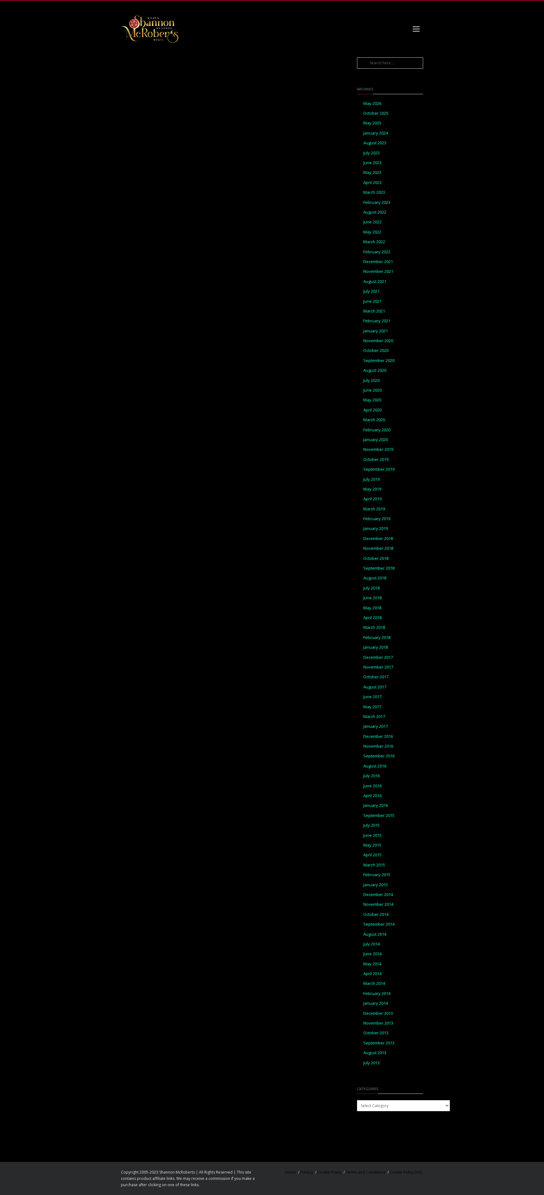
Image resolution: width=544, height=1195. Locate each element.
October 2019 (375, 459)
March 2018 (374, 627)
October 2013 (375, 1033)
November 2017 (378, 667)
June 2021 (372, 301)
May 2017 (372, 707)
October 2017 (375, 677)
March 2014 (374, 983)
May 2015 (372, 845)
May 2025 (372, 123)
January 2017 (375, 726)
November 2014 (378, 904)
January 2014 (375, 1003)
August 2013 (374, 1052)
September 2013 (378, 1043)
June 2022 (372, 222)
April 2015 (372, 855)
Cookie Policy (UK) (406, 1172)
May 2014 (372, 964)
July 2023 (371, 153)
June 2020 (372, 390)
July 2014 (371, 944)
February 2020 (376, 430)
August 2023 (374, 143)
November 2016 (378, 746)
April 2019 (372, 499)
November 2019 (378, 449)
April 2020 (372, 410)
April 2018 (372, 617)
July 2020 (371, 380)
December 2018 (378, 538)
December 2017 (378, 657)
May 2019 (372, 489)
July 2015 (371, 825)
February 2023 (376, 202)
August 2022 (374, 212)
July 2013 (371, 1063)
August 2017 (374, 687)
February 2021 (376, 321)
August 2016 (374, 766)
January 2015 (375, 885)
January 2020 (375, 439)
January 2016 (375, 805)
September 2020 (378, 360)
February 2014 (376, 993)
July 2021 (371, 291)
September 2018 (378, 568)
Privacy (306, 1172)
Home (290, 1172)
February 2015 (376, 874)
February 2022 (376, 252)
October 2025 (375, 113)
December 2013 (378, 1013)
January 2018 (375, 647)
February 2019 (376, 518)
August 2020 (374, 370)
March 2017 (374, 716)
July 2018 (371, 588)
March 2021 (374, 311)
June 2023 (372, 162)
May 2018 (372, 608)
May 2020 (372, 400)
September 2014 (378, 924)
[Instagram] (391, 7)
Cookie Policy (329, 1172)
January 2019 (375, 528)
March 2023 (374, 192)
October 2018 (375, 558)
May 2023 (372, 172)
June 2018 (372, 597)
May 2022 (372, 232)
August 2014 (374, 934)
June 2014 (372, 954)
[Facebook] (379, 7)
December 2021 (378, 261)
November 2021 (378, 271)
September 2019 (378, 469)
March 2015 (374, 865)
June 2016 (372, 786)
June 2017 (372, 696)
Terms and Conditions (365, 1172)
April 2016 (372, 795)
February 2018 (376, 637)
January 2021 (375, 331)
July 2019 (371, 479)
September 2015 (378, 815)
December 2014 (378, 894)
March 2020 (374, 419)
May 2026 (372, 103)
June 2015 (372, 835)
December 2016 (378, 736)
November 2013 (378, 1023)
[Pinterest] (404, 7)
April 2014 (372, 973)
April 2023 (372, 182)
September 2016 (378, 756)
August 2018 (374, 578)
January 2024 (375, 133)
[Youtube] (417, 7)
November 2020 (378, 340)
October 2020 (375, 350)
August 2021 (374, 281)
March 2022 (374, 241)
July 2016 (371, 775)
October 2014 (375, 914)
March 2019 (374, 509)
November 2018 (378, 548)
